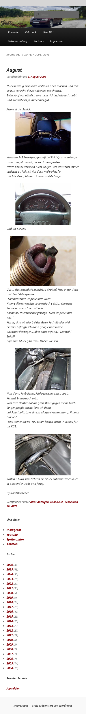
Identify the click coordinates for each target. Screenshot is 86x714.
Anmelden (13, 688)
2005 (10, 663)
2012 (10, 630)
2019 (10, 598)
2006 (10, 659)
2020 (10, 593)
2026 (10, 565)
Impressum (57, 41)
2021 (10, 588)
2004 (10, 668)
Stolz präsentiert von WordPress (52, 706)
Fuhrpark (30, 32)
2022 (10, 584)
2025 (10, 569)
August (14, 70)
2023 (10, 579)
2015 (10, 616)
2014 (10, 621)
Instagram (14, 530)
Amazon (12, 544)
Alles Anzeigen (39, 502)
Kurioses (39, 41)
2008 (10, 649)
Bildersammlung (17, 41)
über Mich (48, 32)
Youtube (12, 535)
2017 (10, 607)
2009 (10, 644)
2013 (10, 626)
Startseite (13, 32)
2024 (10, 574)
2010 (10, 640)
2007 (10, 654)
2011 (10, 635)
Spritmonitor (15, 539)
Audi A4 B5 (57, 502)
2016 (10, 612)
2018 (10, 602)
